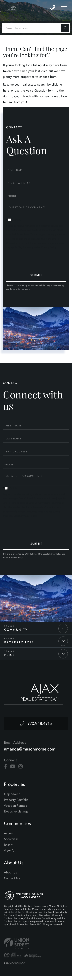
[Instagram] (20, 766)
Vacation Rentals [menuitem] (15, 806)
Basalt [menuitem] (8, 845)
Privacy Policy (48, 247)
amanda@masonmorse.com (29, 749)
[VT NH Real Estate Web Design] (36, 943)
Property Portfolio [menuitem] (16, 800)
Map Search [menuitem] (12, 794)
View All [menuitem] (9, 851)
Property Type (19, 642)
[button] (65, 28)
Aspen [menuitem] (8, 833)
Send (36, 276)
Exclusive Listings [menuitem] (16, 811)
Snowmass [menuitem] (11, 839)
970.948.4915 (39, 723)
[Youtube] (12, 766)
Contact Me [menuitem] (12, 878)
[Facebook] (5, 766)
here (6, 90)
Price (9, 655)
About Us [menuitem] (10, 872)
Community (16, 630)
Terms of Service (17, 289)
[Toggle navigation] (64, 8)
